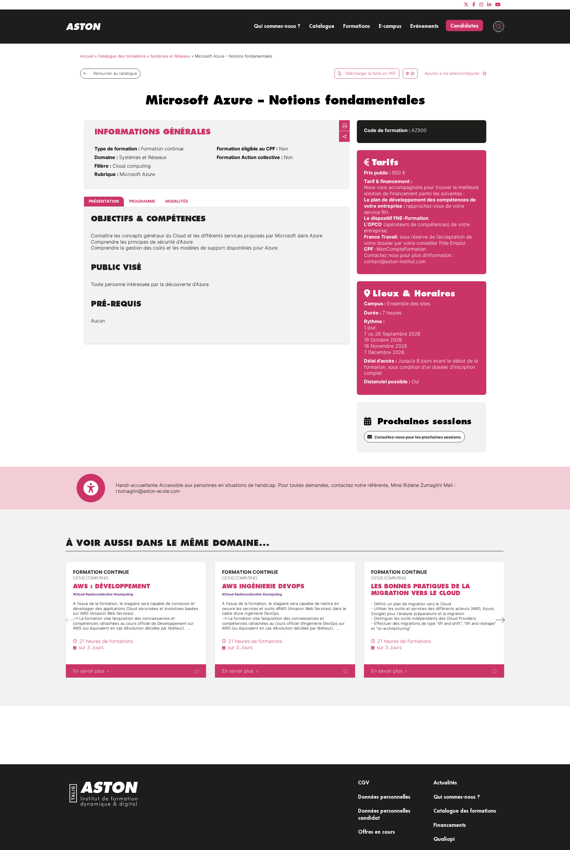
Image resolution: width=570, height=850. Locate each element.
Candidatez (464, 25)
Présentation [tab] (104, 201)
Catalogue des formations (122, 56)
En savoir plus (88, 671)
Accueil (87, 56)
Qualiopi (444, 838)
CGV (363, 782)
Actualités (445, 782)
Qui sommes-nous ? (277, 25)
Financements (449, 824)
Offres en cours (376, 831)
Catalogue (321, 25)
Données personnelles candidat (384, 814)
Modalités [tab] (176, 201)
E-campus (390, 25)
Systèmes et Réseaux (170, 56)
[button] (500, 620)
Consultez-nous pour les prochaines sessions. (418, 437)
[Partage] (344, 136)
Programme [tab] (142, 201)
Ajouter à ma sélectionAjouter (453, 73)
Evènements (424, 25)
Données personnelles (384, 796)
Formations (356, 25)
